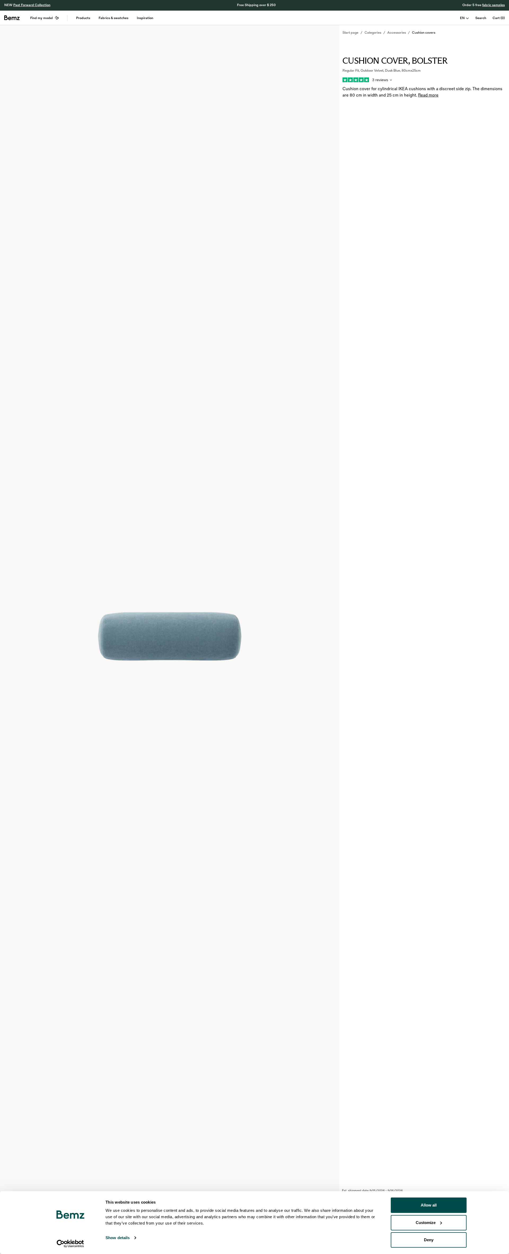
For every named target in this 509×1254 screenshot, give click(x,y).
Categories (373, 33)
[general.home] (12, 17)
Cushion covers (423, 33)
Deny (428, 1240)
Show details (118, 1237)
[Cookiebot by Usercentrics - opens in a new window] (70, 1244)
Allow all (429, 1205)
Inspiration (145, 18)
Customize (426, 1222)
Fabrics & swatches (113, 18)
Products (83, 18)
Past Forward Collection (31, 5)
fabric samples (493, 5)
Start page (350, 33)
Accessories (396, 33)
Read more (428, 95)
